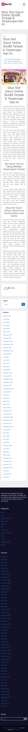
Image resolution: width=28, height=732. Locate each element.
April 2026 (6, 328)
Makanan (3, 524)
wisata (3, 545)
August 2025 (7, 354)
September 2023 (8, 426)
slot (4, 36)
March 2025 (6, 369)
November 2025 (8, 344)
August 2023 (7, 430)
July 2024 (6, 395)
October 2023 (7, 423)
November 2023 (8, 420)
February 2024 (7, 411)
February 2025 (7, 373)
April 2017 (6, 477)
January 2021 (7, 474)
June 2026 (6, 322)
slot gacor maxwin (17, 63)
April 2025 (6, 366)
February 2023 (7, 445)
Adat (2, 512)
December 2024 (8, 379)
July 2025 (6, 357)
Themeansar (16, 729)
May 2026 (6, 325)
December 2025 (8, 341)
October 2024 (7, 385)
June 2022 (6, 448)
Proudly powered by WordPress (11, 728)
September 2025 (8, 351)
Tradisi (3, 539)
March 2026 (6, 332)
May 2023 (6, 439)
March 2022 (6, 455)
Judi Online (4, 521)
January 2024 (7, 414)
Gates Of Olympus (6, 518)
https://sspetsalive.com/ (13, 132)
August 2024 (7, 392)
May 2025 (6, 363)
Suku (2, 536)
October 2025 (7, 347)
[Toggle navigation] (24, 4)
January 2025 (7, 376)
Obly (15, 59)
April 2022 (6, 452)
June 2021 (6, 471)
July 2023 (6, 433)
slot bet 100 (4, 530)
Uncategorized (5, 542)
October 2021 (7, 464)
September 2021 (8, 467)
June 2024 (6, 398)
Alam (2, 515)
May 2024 (6, 401)
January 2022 (7, 461)
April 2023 (6, 442)
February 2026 (7, 335)
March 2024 (6, 407)
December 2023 (8, 417)
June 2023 (6, 436)
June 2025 (6, 360)
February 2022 (7, 458)
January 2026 (7, 338)
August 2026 (7, 316)
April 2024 (6, 404)
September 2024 (8, 388)
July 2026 (6, 319)
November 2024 (8, 382)
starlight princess (6, 533)
